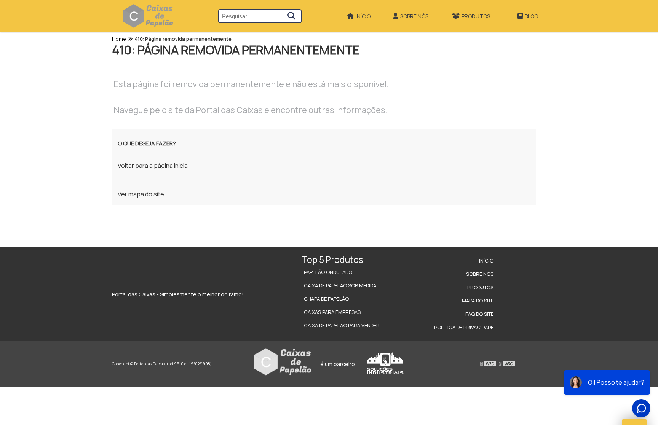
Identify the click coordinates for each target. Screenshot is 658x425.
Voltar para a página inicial (153, 165)
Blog (531, 16)
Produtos (476, 16)
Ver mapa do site (141, 194)
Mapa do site (478, 300)
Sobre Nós (414, 16)
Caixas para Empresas (332, 312)
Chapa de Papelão (326, 298)
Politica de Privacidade (464, 327)
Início (363, 16)
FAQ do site (479, 313)
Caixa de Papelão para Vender (342, 325)
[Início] (148, 16)
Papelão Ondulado (328, 272)
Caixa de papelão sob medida (340, 285)
